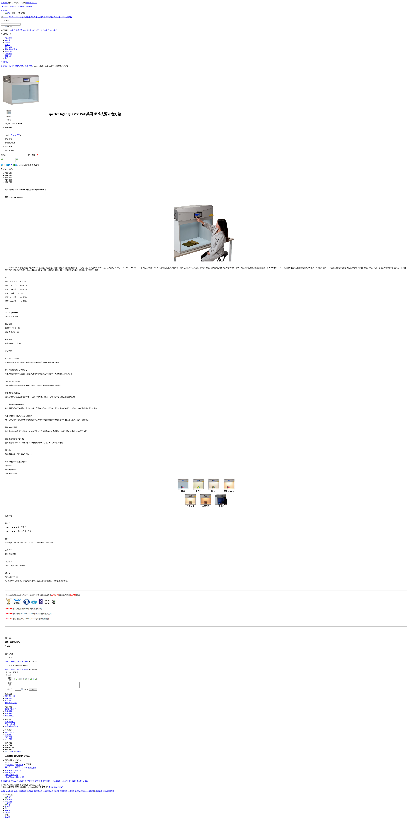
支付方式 (8, 700)
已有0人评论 (15, 135)
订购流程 (8, 713)
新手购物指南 (10, 696)
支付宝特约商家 (30, 768)
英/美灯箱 (28, 66)
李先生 (9, 797)
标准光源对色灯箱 (16, 66)
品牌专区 (29, 7)
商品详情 (8, 173)
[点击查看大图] (9, 112)
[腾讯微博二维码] (10, 767)
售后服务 (8, 175)
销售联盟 (30, 781)
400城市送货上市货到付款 (15, 777)
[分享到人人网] (9, 165)
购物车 (7, 817)
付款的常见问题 (11, 703)
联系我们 (8, 735)
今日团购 (4, 62)
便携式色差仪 (21, 30)
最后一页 (25, 661)
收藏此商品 (28, 165)
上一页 (13, 661)
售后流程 (5, 7)
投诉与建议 (9, 716)
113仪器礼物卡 (10, 709)
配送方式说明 (10, 724)
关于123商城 (5, 781)
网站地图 (46, 781)
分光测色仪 (30, 30)
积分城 (7, 810)
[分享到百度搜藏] (11, 165)
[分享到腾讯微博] (7, 165)
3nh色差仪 (53, 30)
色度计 (37, 30)
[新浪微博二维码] (19, 767)
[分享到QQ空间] (2, 165)
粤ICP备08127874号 (56, 787)
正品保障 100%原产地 (13, 770)
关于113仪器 (9, 732)
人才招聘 (8, 739)
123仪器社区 (66, 781)
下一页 (18, 661)
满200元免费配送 (11, 775)
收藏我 (7, 806)
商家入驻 (8, 737)
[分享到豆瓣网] (14, 165)
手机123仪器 (56, 781)
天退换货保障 (10, 772)
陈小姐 (9, 802)
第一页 (7, 661)
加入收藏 (4, 3)
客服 (6, 815)
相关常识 (8, 182)
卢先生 (9, 799)
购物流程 (13, 7)
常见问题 (21, 7)
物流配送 (8, 178)
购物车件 (4, 10)
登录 (28, 3)
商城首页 (4, 66)
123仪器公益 (77, 781)
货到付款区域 (10, 722)
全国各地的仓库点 (12, 726)
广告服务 (38, 781)
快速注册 (33, 3)
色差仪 (12, 30)
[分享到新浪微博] (4, 165)
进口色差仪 (45, 30)
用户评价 (8, 180)
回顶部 (85, 781)
